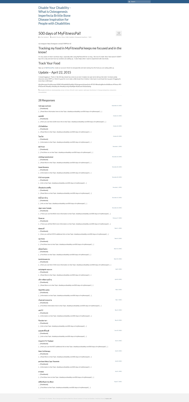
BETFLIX (41, 147)
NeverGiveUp (93, 90)
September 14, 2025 (116, 105)
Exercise (59, 37)
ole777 (40, 310)
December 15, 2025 (116, 197)
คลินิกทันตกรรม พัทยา (46, 382)
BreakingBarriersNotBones (45, 90)
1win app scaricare (44, 106)
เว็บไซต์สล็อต (43, 126)
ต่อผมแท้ (41, 228)
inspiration (80, 90)
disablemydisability (56, 90)
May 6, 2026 (118, 289)
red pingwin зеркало (45, 269)
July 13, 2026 (118, 340)
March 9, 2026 (118, 238)
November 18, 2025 (116, 156)
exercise (62, 90)
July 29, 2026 (118, 361)
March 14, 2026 (117, 248)
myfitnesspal (86, 90)
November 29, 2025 (116, 177)
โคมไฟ (40, 136)
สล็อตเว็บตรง (42, 249)
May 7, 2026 (118, 299)
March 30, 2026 (117, 258)
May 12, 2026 (118, 310)
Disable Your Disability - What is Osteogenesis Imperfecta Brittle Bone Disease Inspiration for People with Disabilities (54, 15)
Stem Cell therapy (44, 351)
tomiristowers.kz (44, 259)
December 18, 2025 (116, 207)
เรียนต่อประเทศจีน (44, 188)
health (76, 90)
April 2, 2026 (118, 269)
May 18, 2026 (118, 320)
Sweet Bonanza (43, 167)
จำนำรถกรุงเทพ (43, 177)
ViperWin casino (44, 290)
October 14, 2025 (117, 115)
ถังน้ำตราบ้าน (43, 198)
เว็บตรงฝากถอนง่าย (45, 300)
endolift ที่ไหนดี (43, 331)
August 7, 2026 (117, 381)
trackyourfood (113, 90)
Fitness (63, 37)
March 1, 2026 (118, 228)
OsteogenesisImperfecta (103, 90)
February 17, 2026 (117, 218)
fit (65, 90)
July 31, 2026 (118, 371)
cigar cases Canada (44, 208)
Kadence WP (109, 398)
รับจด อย (41, 218)
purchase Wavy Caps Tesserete (48, 361)
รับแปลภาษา (42, 320)
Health (67, 37)
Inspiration (71, 37)
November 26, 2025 (116, 166)
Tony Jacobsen (44, 37)
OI (96, 90)
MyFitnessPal (49, 68)
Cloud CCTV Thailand (45, 341)
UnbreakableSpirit (42, 92)
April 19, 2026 (118, 279)
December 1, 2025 (117, 187)
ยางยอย (41, 372)
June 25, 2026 (118, 330)
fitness (67, 90)
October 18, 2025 (117, 126)
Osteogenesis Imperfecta (81, 37)
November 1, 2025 (117, 146)
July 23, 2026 (118, 350)
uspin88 (41, 116)
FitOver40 (72, 90)
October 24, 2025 (117, 136)
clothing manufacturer (45, 157)
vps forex (41, 239)
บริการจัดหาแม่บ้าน (45, 280)
